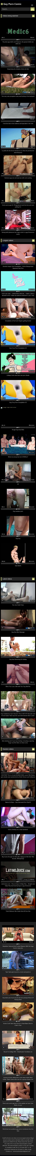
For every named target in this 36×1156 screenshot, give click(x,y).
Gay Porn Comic (12, 4)
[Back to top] (31, 1150)
